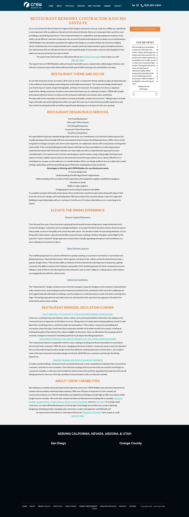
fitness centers (71, 402)
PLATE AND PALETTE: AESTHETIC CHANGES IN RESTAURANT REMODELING (78, 314)
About (59, 6)
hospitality (82, 402)
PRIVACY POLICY (44, 506)
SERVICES (81, 6)
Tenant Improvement (88, 506)
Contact (118, 6)
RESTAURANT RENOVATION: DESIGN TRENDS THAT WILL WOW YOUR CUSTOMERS (77, 339)
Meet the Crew (94, 6)
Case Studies (70, 506)
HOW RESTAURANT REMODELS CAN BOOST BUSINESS (78, 360)
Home (51, 6)
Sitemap (132, 506)
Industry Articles (108, 506)
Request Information (92, 57)
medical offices (43, 402)
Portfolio (69, 6)
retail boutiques (57, 402)
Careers (107, 6)
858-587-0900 (78, 60)
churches (100, 402)
